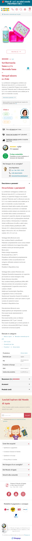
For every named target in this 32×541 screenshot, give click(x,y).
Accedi (27, 415)
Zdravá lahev (16, 347)
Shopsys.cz (27, 535)
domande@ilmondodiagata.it (19, 176)
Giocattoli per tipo (9, 344)
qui (16, 103)
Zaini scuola (7, 341)
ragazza (6, 114)
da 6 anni (6, 122)
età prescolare (8, 118)
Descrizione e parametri (10, 183)
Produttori (7, 347)
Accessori (5, 384)
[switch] (4, 531)
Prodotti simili (6, 389)
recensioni (15, 149)
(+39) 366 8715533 (16, 173)
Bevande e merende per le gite (12, 14)
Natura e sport (8, 336)
